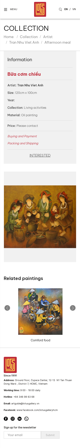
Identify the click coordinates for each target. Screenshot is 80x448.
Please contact (27, 126)
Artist (48, 37)
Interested (40, 155)
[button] (10, 9)
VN (74, 9)
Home (9, 37)
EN (66, 9)
